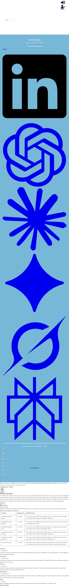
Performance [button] (3, 556)
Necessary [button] (2, 503)
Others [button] (1, 579)
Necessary (4, 505)
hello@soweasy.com (37, 46)
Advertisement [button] (3, 571)
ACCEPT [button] (11, 487)
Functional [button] (2, 548)
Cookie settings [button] (4, 487)
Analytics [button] (2, 564)
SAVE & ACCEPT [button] (4, 585)
